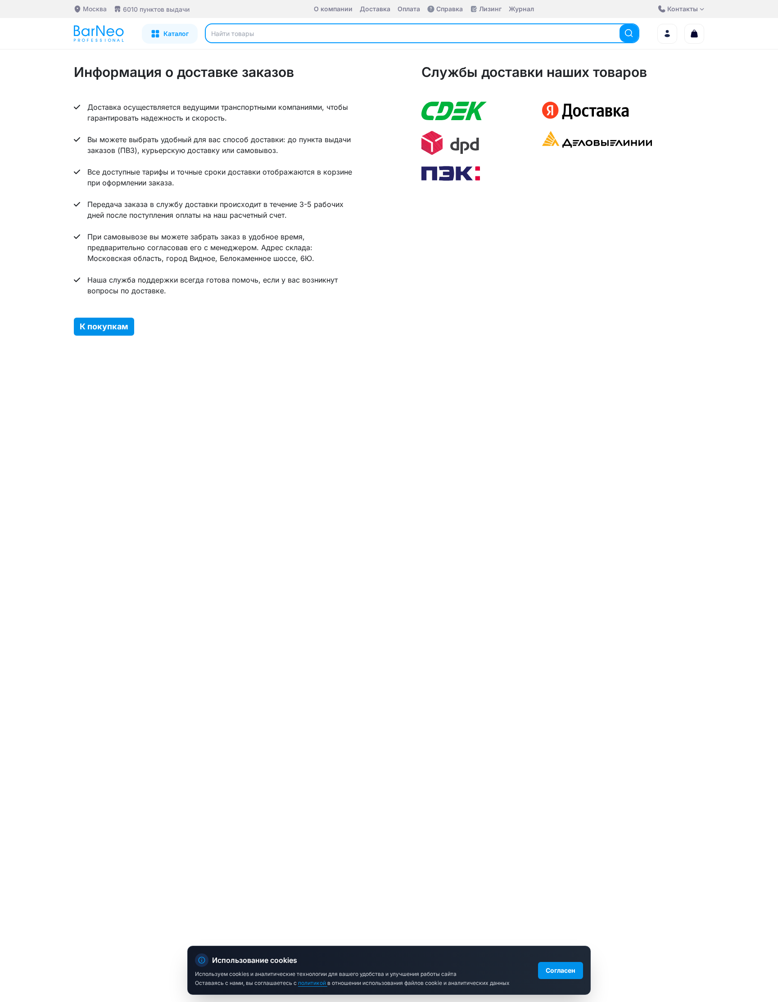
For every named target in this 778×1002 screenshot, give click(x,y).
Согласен (560, 970)
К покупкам (104, 326)
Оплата (409, 9)
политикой (312, 983)
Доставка (375, 9)
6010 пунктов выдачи (156, 9)
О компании (333, 9)
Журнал (521, 9)
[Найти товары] (629, 33)
